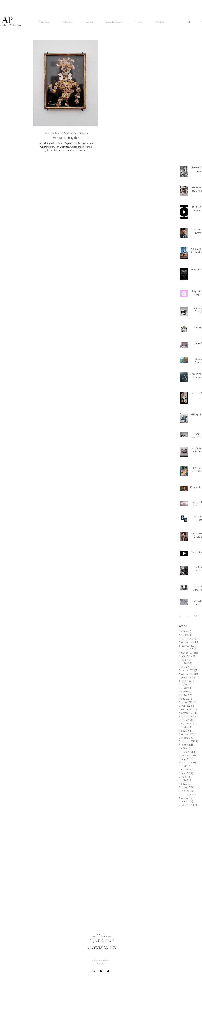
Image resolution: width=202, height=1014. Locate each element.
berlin (197, 855)
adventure (183, 823)
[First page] (179, 616)
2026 (187, 809)
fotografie (183, 887)
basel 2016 (183, 850)
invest (182, 910)
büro (194, 860)
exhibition (183, 878)
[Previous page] (187, 616)
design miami (191, 873)
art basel (198, 828)
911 (192, 809)
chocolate (183, 864)
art (190, 828)
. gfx (181, 809)
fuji (198, 896)
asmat (182, 841)
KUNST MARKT (102, 975)
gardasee (183, 901)
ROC (193, 818)
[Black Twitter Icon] (108, 971)
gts (190, 901)
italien (191, 914)
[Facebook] (101, 971)
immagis (183, 905)
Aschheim (188, 814)
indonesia (193, 905)
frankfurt (183, 892)
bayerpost (183, 855)
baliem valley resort (188, 846)
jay (197, 914)
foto (198, 882)
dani (181, 873)
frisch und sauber (187, 896)
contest (198, 869)
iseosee (182, 914)
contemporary (185, 869)
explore (193, 878)
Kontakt (101, 934)
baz (191, 855)
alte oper (183, 828)
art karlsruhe (185, 832)
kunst (181, 924)
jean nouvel (184, 919)
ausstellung (192, 841)
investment (192, 910)
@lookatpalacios (102, 941)
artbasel (196, 837)
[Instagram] (94, 971)
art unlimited (185, 837)
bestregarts (184, 860)
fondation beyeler (187, 882)
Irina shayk (184, 818)
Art (180, 814)
